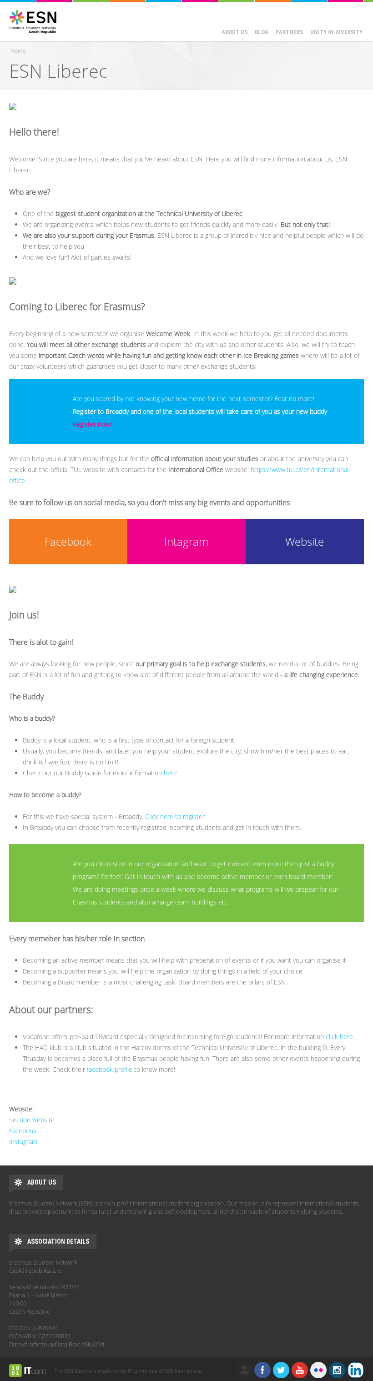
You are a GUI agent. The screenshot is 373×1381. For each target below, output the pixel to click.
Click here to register (175, 816)
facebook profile (109, 1069)
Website (304, 541)
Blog (261, 32)
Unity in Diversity (336, 32)
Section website (32, 1119)
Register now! (92, 424)
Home (18, 51)
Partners (289, 32)
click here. (340, 1036)
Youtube (300, 1370)
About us (234, 32)
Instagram (23, 1141)
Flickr (318, 1370)
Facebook (68, 541)
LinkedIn (356, 1370)
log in (244, 1370)
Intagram (186, 541)
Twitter (281, 1370)
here (170, 772)
